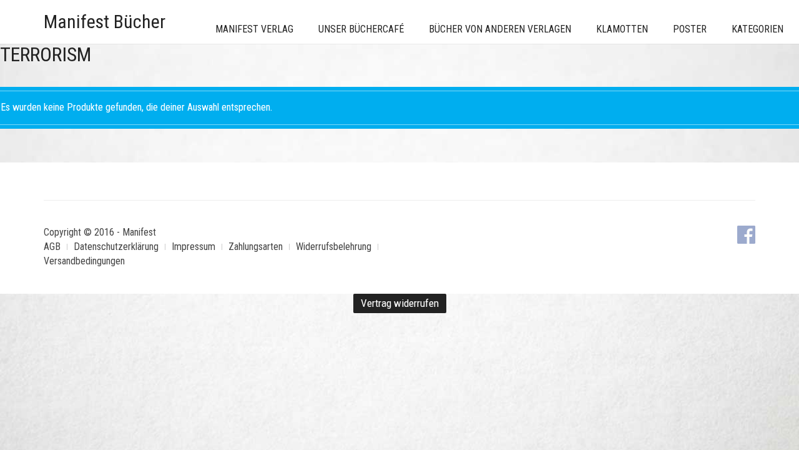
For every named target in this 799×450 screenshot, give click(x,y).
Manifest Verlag (254, 29)
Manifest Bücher (104, 21)
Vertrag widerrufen (400, 303)
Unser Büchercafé (361, 29)
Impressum (193, 246)
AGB (52, 246)
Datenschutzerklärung (116, 246)
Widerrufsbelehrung (333, 246)
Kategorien (757, 29)
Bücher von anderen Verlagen (500, 29)
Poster (690, 29)
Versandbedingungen (84, 261)
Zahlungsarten (255, 246)
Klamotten (622, 29)
